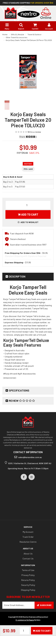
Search (21, 29)
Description (17, 276)
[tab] (28, 277)
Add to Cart (29, 214)
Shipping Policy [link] (28, 590)
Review (14, 400)
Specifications (19, 390)
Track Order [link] (28, 536)
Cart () (35, 29)
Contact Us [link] (28, 558)
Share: (22, 136)
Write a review (34, 132)
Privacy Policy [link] (28, 575)
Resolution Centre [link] (28, 541)
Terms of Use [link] (28, 570)
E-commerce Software (25, 620)
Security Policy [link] (28, 585)
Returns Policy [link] (28, 580)
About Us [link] (28, 553)
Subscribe (45, 605)
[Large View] (7, 105)
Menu (7, 29)
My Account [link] (28, 532)
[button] (28, 222)
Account (49, 29)
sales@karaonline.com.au (30, 457)
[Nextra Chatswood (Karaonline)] (28, 13)
